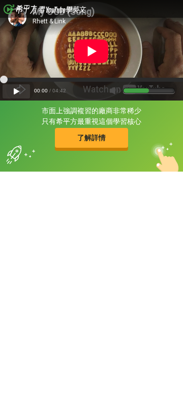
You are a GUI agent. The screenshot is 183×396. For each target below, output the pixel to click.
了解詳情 (91, 138)
